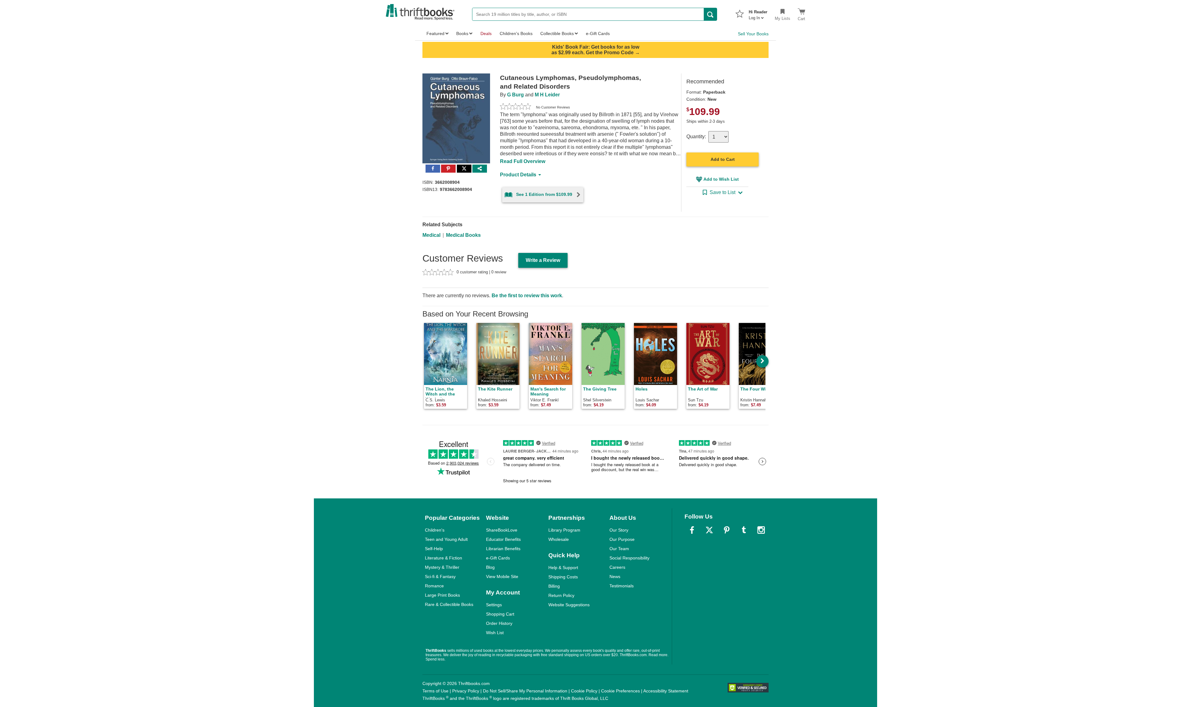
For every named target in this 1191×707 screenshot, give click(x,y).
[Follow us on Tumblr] (743, 530)
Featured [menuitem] (435, 33)
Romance (434, 585)
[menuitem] (758, 13)
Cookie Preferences (620, 690)
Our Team (619, 548)
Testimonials (621, 585)
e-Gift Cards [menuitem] (598, 33)
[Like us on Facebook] (692, 530)
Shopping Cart (500, 614)
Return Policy (561, 595)
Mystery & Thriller (442, 567)
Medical (431, 235)
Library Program (564, 530)
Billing (554, 586)
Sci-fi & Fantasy (440, 576)
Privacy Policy (465, 690)
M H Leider (547, 94)
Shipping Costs (563, 576)
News (614, 576)
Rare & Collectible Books (449, 604)
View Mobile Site (502, 576)
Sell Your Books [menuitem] (753, 33)
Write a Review (543, 260)
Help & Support (563, 567)
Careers (617, 567)
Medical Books (463, 235)
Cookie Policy (584, 690)
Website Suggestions (569, 604)
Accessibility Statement (665, 690)
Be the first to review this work (527, 295)
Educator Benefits (503, 539)
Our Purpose (622, 539)
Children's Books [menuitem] (516, 33)
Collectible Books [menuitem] (557, 33)
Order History (499, 623)
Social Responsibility (629, 557)
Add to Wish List (721, 179)
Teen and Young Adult (446, 539)
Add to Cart (723, 159)
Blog (490, 567)
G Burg (515, 94)
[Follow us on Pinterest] (726, 530)
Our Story (618, 530)
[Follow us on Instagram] (761, 530)
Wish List (495, 632)
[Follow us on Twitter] (709, 530)
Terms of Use (435, 690)
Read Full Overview (522, 161)
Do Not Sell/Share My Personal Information (525, 690)
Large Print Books (442, 595)
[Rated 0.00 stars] (515, 107)
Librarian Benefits (503, 548)
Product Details (518, 174)
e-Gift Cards (498, 557)
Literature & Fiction (443, 557)
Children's (434, 530)
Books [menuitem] (462, 33)
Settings (494, 604)
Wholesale (558, 539)
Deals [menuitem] (486, 33)
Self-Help (434, 548)
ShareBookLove (501, 530)
